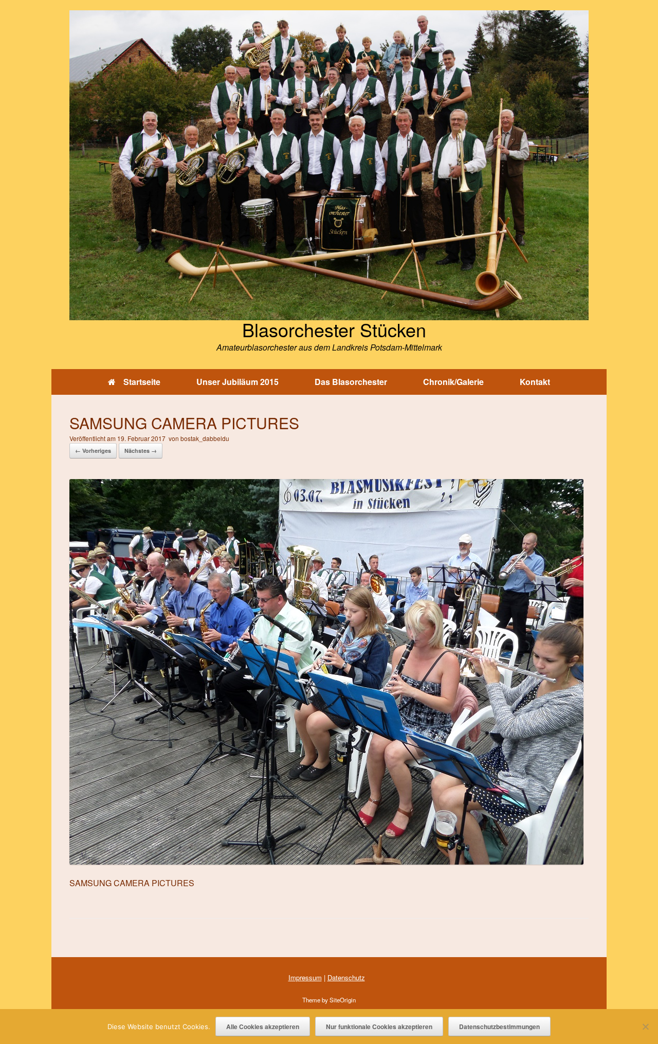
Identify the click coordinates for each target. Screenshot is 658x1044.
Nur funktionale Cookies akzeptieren (379, 1026)
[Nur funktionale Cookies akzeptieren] (645, 1026)
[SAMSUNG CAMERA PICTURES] (326, 861)
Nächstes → (140, 450)
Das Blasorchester (351, 382)
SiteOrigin (343, 1000)
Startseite (141, 382)
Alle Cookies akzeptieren (262, 1026)
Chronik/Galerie (453, 382)
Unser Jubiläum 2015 (237, 382)
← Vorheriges (93, 450)
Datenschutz (346, 977)
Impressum (305, 977)
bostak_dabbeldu (204, 438)
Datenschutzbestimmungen (499, 1026)
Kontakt (535, 382)
